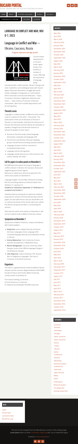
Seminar (57, 358)
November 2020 (59, 193)
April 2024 (57, 88)
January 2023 (58, 128)
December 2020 (59, 190)
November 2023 (59, 104)
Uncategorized (59, 388)
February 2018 (59, 264)
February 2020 (59, 215)
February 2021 (59, 187)
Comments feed (8, 416)
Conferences (58, 366)
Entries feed (6, 413)
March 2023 (58, 122)
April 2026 (57, 36)
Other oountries (60, 340)
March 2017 (58, 292)
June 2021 (57, 175)
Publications (58, 382)
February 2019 (59, 236)
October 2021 (58, 169)
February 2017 (59, 295)
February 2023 (59, 125)
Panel (56, 379)
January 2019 (58, 239)
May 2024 (57, 85)
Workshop (57, 361)
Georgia (57, 333)
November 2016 (59, 304)
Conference (58, 355)
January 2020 (58, 218)
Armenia (57, 327)
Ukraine (57, 349)
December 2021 (59, 162)
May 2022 (57, 147)
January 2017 (58, 298)
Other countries (59, 337)
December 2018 (59, 242)
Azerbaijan (58, 330)
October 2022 (58, 138)
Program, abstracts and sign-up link (25, 52)
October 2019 (58, 227)
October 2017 (58, 273)
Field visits (57, 369)
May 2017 (57, 285)
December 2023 (59, 101)
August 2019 (58, 230)
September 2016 (60, 310)
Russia (56, 343)
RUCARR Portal (11, 5)
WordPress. (46, 437)
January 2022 (58, 159)
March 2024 (58, 92)
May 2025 (57, 64)
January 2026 (58, 46)
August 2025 (58, 61)
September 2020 (60, 199)
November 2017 (59, 270)
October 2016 (58, 307)
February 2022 (59, 156)
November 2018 (59, 245)
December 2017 (59, 267)
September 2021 (60, 172)
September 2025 (60, 58)
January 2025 (58, 73)
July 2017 (57, 279)
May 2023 (57, 116)
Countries (57, 325)
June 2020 (57, 202)
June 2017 (57, 282)
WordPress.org (7, 419)
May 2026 (57, 33)
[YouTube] (76, 179)
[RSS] (76, 187)
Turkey (56, 346)
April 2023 (57, 119)
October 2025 (58, 55)
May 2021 (57, 178)
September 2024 (60, 82)
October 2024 (58, 79)
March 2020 (58, 212)
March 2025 (58, 67)
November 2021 (59, 165)
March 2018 (58, 261)
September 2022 (60, 141)
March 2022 (58, 153)
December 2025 (59, 49)
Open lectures (59, 373)
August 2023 (58, 113)
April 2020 (57, 208)
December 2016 (59, 301)
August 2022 (58, 144)
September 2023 (60, 110)
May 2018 (57, 255)
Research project (60, 385)
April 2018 (57, 258)
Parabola (38, 437)
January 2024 (58, 98)
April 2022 (57, 150)
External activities (60, 364)
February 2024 (59, 95)
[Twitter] (76, 183)
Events (56, 352)
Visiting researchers (61, 391)
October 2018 (58, 248)
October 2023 (58, 107)
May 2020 (57, 205)
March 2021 (58, 184)
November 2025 (59, 52)
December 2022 (59, 132)
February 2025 (59, 70)
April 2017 (57, 288)
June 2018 (57, 252)
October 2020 (58, 196)
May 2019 (57, 233)
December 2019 (59, 221)
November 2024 (59, 76)
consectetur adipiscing (39, 432)
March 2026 (58, 39)
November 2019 (59, 224)
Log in (4, 410)
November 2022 (59, 135)
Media (56, 376)
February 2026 (59, 42)
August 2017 (58, 276)
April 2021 (57, 181)
